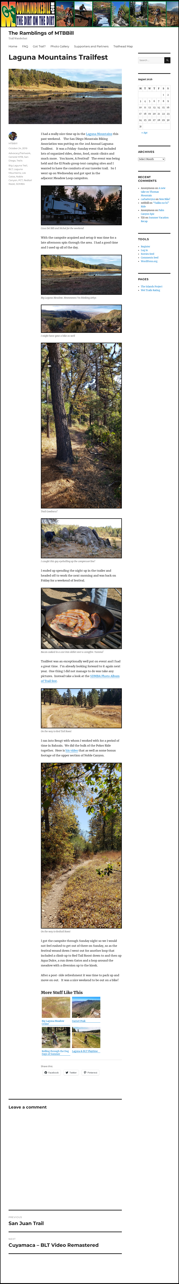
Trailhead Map (123, 46)
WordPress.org (149, 261)
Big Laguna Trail (18, 165)
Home (13, 46)
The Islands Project (151, 286)
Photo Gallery (60, 46)
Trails (19, 160)
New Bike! (164, 199)
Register (145, 246)
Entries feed (147, 253)
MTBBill (13, 143)
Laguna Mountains (99, 134)
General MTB (16, 156)
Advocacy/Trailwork (19, 153)
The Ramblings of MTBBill (41, 33)
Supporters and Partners (91, 46)
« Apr (144, 132)
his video (72, 750)
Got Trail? (39, 46)
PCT (20, 180)
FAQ (25, 46)
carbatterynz (148, 199)
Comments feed (149, 257)
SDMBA (20, 183)
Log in (144, 250)
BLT (11, 169)
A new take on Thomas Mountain (153, 192)
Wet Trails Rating (150, 290)
